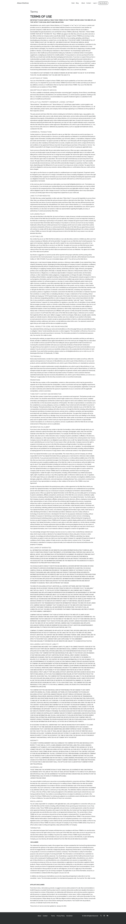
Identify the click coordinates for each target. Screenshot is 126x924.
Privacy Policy (61, 916)
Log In (95, 3)
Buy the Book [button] (103, 3)
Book (73, 3)
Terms (53, 916)
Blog (77, 3)
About (83, 3)
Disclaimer (69, 916)
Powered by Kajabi (104, 920)
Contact (88, 3)
